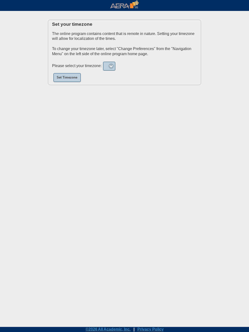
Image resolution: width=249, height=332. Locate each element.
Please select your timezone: (77, 66)
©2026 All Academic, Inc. (108, 329)
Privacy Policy (150, 329)
